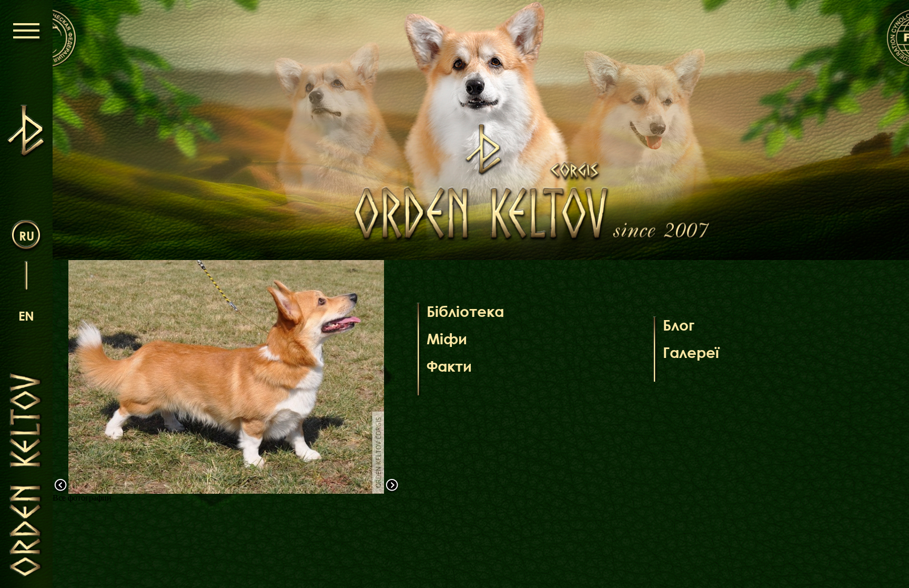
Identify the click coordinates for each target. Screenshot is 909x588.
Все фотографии (82, 497)
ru (26, 235)
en (26, 315)
